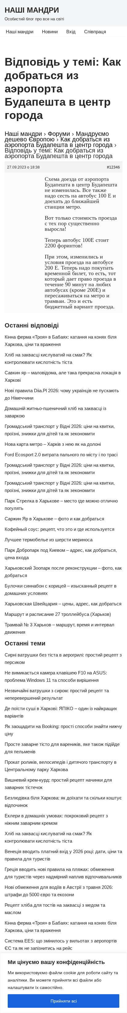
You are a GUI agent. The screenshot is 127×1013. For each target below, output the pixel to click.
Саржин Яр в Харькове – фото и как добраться (54, 518)
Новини (50, 31)
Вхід (71, 31)
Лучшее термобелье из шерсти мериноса (48, 539)
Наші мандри (19, 31)
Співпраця (95, 31)
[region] (63, 983)
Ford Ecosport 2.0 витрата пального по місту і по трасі (61, 454)
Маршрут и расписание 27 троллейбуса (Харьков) (58, 614)
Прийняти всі (64, 1001)
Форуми (59, 133)
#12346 (113, 167)
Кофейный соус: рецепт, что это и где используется (59, 529)
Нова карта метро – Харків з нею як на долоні (53, 444)
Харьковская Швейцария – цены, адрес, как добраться (63, 603)
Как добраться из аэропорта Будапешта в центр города (59, 142)
